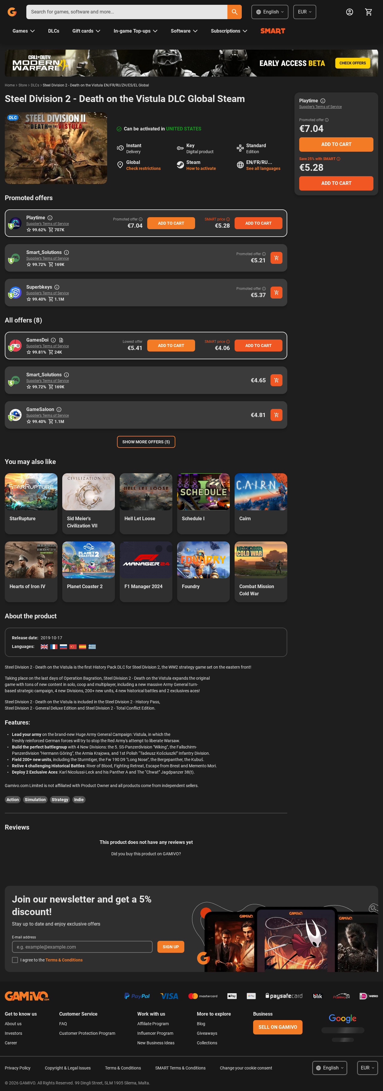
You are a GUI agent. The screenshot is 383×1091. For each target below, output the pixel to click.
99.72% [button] (39, 264)
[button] (16, 223)
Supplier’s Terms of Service (47, 224)
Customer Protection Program (87, 1033)
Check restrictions (143, 168)
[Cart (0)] (368, 12)
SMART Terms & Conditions (180, 1068)
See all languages (263, 168)
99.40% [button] (39, 299)
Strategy (60, 799)
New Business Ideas (155, 1042)
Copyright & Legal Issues (68, 1068)
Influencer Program (155, 1033)
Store (23, 85)
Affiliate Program (153, 1023)
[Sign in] (349, 12)
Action (13, 799)
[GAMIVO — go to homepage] (12, 12)
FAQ (63, 1023)
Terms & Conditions (64, 960)
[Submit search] (234, 12)
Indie (79, 799)
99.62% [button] (39, 229)
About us (13, 1023)
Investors (13, 1033)
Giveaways (207, 1033)
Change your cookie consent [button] (246, 1068)
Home (10, 85)
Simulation (35, 799)
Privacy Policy (18, 1068)
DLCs (35, 85)
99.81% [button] (39, 352)
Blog (201, 1023)
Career (11, 1042)
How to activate (201, 168)
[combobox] (126, 12)
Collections (207, 1042)
